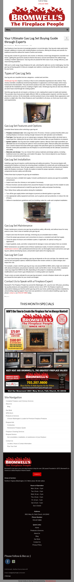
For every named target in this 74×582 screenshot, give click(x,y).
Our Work (37, 539)
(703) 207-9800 (22, 293)
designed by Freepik (13, 572)
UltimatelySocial (50, 581)
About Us (37, 533)
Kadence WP (25, 569)
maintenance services (11, 249)
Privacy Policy (37, 545)
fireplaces (7, 296)
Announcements (24, 45)
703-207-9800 (37, 520)
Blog (37, 536)
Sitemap (8, 576)
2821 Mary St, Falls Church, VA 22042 (37, 514)
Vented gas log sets (11, 81)
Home (37, 527)
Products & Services (37, 530)
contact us (12, 293)
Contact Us (37, 474)
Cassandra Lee (10, 45)
